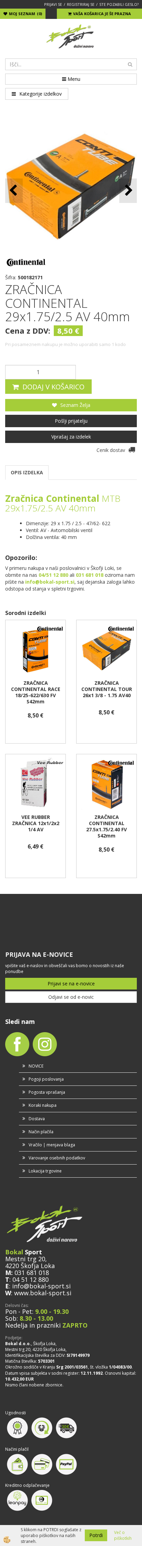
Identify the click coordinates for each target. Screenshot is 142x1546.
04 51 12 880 (30, 1279)
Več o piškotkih (123, 1535)
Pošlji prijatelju (71, 421)
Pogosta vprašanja (47, 1092)
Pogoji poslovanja (46, 1079)
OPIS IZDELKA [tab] (27, 472)
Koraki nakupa (43, 1105)
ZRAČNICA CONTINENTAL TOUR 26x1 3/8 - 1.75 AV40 (106, 689)
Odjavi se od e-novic (71, 997)
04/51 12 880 (53, 575)
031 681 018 (31, 1272)
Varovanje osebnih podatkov (57, 1158)
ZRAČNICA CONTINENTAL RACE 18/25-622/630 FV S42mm (35, 692)
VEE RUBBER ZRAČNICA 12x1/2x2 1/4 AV (35, 823)
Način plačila (41, 1132)
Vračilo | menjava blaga (52, 1145)
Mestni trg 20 (25, 1259)
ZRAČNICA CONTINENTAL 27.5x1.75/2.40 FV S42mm (106, 826)
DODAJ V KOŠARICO (53, 386)
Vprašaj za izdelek (71, 436)
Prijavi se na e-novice (71, 983)
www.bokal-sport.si (42, 1293)
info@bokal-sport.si (41, 1286)
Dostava (37, 1119)
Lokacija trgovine (45, 1171)
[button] (128, 191)
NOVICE (36, 1066)
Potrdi (96, 1535)
